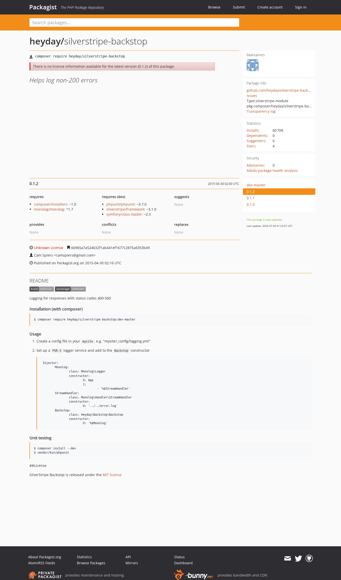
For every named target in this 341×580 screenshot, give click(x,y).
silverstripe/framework (125, 209)
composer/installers (50, 204)
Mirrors (132, 563)
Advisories (255, 165)
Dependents (257, 135)
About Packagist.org (44, 557)
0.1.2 (251, 191)
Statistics (84, 557)
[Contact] (287, 558)
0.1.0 (251, 204)
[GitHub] (309, 558)
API (128, 557)
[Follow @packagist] (298, 558)
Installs (253, 130)
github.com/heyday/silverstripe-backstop (281, 90)
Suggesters (256, 140)
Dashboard (183, 563)
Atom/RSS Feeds (41, 563)
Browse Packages (91, 563)
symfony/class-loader (124, 214)
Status (179, 557)
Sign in (301, 7)
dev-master (256, 185)
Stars (251, 146)
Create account (270, 7)
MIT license (112, 474)
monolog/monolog (49, 209)
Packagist (43, 7)
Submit (239, 7)
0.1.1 (251, 198)
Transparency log (261, 111)
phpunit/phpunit (120, 204)
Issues (252, 95)
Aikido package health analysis (272, 170)
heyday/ (46, 41)
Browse (214, 7)
